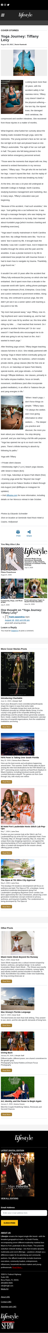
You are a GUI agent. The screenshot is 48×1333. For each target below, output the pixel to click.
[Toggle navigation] (2, 15)
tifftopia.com (11, 495)
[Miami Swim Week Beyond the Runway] (17, 943)
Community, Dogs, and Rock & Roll (12, 601)
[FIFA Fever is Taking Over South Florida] (17, 745)
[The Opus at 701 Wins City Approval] (17, 869)
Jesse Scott (15, 960)
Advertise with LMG (8, 1307)
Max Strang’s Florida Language (16, 1012)
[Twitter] (8, 5)
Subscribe (9, 1223)
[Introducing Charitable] (17, 674)
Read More (6, 727)
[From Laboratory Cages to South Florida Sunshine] (35, 589)
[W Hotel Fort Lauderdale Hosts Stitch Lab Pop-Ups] (17, 807)
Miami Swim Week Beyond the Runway (19, 957)
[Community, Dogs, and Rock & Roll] (12, 589)
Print (18, 536)
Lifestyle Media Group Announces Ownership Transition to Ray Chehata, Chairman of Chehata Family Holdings (35, 562)
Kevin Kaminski (21, 44)
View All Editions (9, 1198)
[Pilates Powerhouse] (12, 559)
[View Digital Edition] (17, 1174)
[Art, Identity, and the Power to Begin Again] (17, 1088)
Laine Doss (15, 831)
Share (29, 536)
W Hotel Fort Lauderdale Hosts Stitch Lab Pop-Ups (23, 827)
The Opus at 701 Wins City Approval (18, 880)
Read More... (17, 1267)
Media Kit (4, 1289)
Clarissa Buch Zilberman (21, 760)
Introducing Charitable (11, 698)
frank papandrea (17, 617)
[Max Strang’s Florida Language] (17, 999)
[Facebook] (2, 5)
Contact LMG (6, 1302)
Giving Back (7, 1053)
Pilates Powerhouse (8, 572)
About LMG (5, 1297)
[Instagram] (5, 5)
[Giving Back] (17, 1042)
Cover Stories (10, 30)
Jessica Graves (19, 1104)
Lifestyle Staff (17, 701)
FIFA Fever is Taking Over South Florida (20, 757)
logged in (15, 631)
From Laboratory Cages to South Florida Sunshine (34, 600)
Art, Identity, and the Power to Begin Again (21, 1101)
